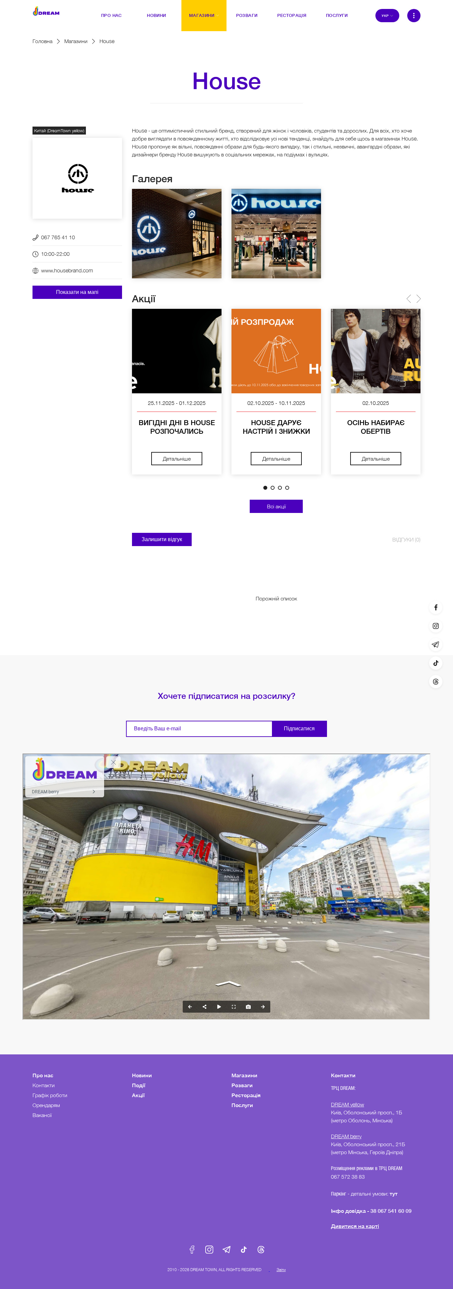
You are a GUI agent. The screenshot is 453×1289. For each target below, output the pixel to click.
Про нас (42, 1075)
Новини (142, 1075)
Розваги (242, 1085)
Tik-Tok (243, 1249)
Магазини (76, 41)
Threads (261, 1249)
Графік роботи (49, 1095)
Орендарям (46, 1105)
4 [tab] (287, 488)
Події (138, 1085)
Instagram (209, 1249)
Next (418, 299)
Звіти (281, 1269)
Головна (42, 41)
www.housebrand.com (67, 270)
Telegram (226, 1249)
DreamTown (46, 11)
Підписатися (299, 728)
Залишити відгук (162, 539)
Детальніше (177, 459)
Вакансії (42, 1115)
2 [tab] (273, 488)
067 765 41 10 (58, 237)
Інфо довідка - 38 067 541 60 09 (371, 1210)
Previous (408, 299)
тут (394, 1193)
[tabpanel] (177, 391)
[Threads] (435, 681)
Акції (138, 1095)
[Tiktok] (435, 663)
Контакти (43, 1085)
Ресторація (246, 1095)
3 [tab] (280, 488)
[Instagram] (435, 626)
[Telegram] (435, 644)
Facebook (192, 1249)
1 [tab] (265, 488)
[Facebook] (435, 607)
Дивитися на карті (355, 1226)
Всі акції (276, 506)
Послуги (242, 1105)
